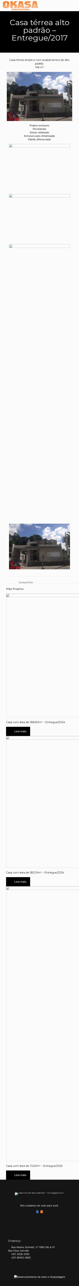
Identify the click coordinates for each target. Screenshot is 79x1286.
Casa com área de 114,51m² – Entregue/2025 (34, 1166)
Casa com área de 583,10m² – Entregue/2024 (35, 872)
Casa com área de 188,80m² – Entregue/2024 (35, 722)
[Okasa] (20, 5)
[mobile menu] (74, 5)
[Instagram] (41, 1211)
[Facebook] (37, 1211)
